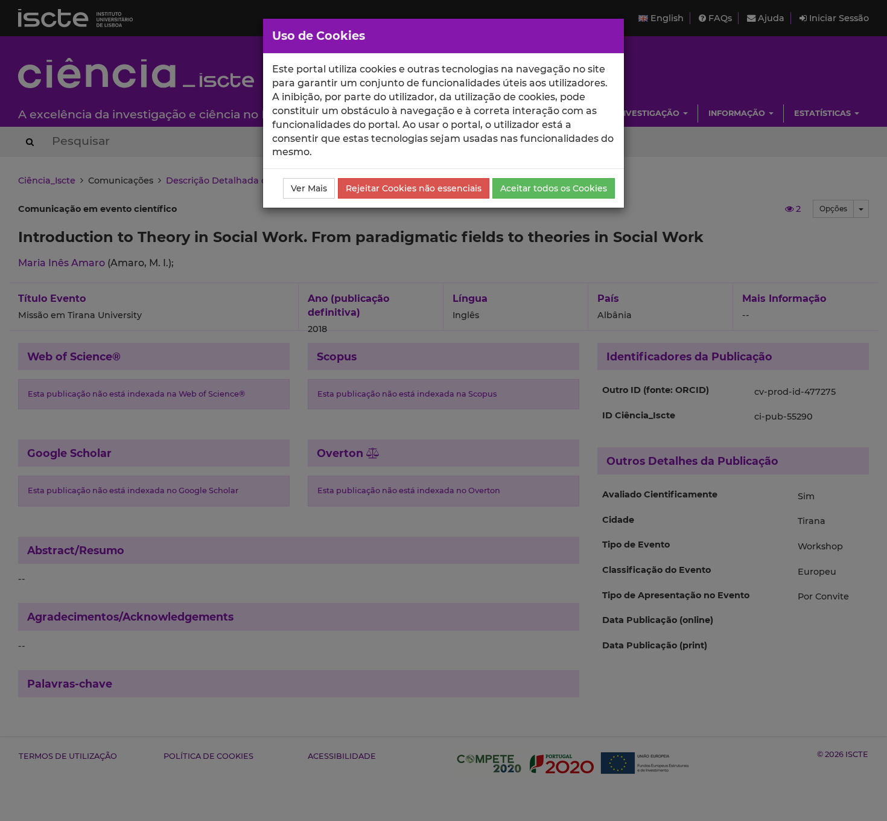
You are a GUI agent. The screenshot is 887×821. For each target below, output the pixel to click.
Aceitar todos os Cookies (553, 188)
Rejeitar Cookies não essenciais (414, 188)
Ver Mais (309, 188)
